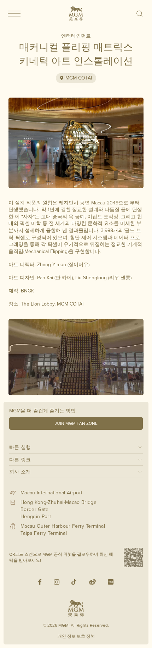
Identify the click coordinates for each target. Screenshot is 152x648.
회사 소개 (20, 471)
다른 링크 (20, 459)
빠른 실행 (20, 447)
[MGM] (76, 13)
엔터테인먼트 (76, 35)
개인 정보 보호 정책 (76, 636)
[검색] (139, 13)
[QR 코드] (133, 557)
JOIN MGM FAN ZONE (76, 423)
